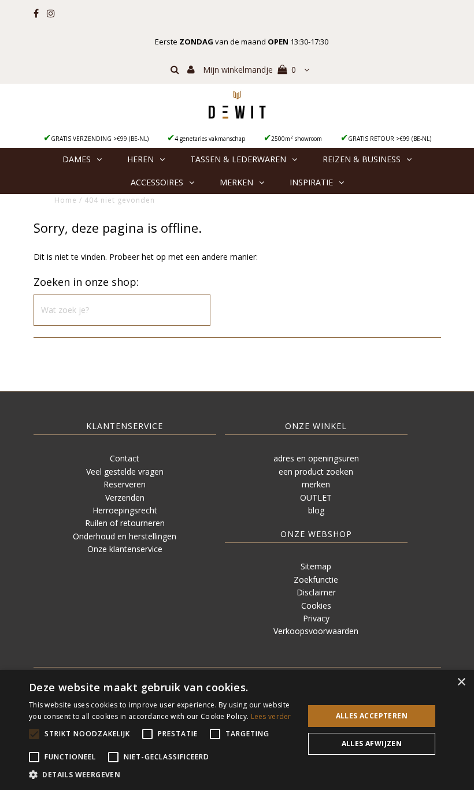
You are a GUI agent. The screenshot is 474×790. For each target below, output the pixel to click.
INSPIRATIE (311, 182)
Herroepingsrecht (124, 510)
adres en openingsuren (316, 458)
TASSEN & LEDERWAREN (238, 159)
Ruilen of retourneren (125, 522)
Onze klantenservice (124, 548)
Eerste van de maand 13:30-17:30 (241, 41)
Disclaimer (316, 592)
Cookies (316, 605)
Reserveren (124, 484)
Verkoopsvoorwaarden (315, 630)
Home (65, 200)
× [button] (461, 682)
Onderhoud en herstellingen (124, 536)
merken (316, 484)
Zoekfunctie (316, 579)
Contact (124, 458)
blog (316, 510)
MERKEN (236, 182)
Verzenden (125, 497)
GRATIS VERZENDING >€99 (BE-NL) (100, 139)
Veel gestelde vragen (125, 471)
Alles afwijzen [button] (372, 743)
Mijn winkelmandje (249, 69)
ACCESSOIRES (157, 182)
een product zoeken (316, 471)
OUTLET (316, 497)
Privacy (316, 618)
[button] (162, 775)
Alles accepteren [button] (372, 716)
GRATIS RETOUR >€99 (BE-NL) (389, 139)
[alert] (237, 730)
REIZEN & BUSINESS (362, 159)
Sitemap (316, 566)
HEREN (140, 159)
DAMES (76, 159)
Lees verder (271, 716)
